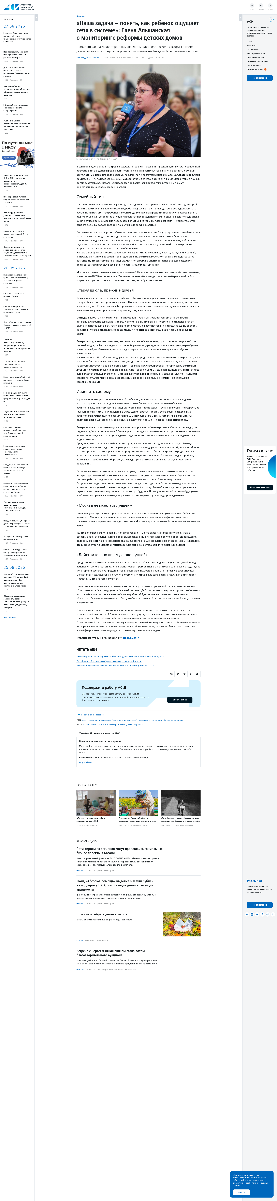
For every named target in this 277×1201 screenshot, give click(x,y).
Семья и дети (147, 58)
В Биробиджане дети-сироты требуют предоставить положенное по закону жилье (121, 656)
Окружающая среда (138, 825)
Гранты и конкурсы (105, 871)
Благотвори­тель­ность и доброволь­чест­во (120, 58)
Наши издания (254, 65)
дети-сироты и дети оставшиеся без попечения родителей (109, 720)
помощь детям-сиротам (149, 720)
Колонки (80, 16)
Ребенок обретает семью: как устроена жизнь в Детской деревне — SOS (115, 665)
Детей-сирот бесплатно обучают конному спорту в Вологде (109, 661)
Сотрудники (253, 49)
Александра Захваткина (87, 58)
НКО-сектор (92, 825)
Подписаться (260, 78)
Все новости (9, 617)
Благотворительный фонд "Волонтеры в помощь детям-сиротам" (112, 725)
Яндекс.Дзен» (131, 637)
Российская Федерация (92, 715)
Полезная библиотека (257, 61)
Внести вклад (180, 699)
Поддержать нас (255, 69)
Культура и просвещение (182, 825)
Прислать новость (255, 57)
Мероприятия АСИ (256, 53)
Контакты (251, 45)
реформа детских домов (173, 720)
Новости (80, 871)
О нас (249, 41)
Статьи (79, 940)
